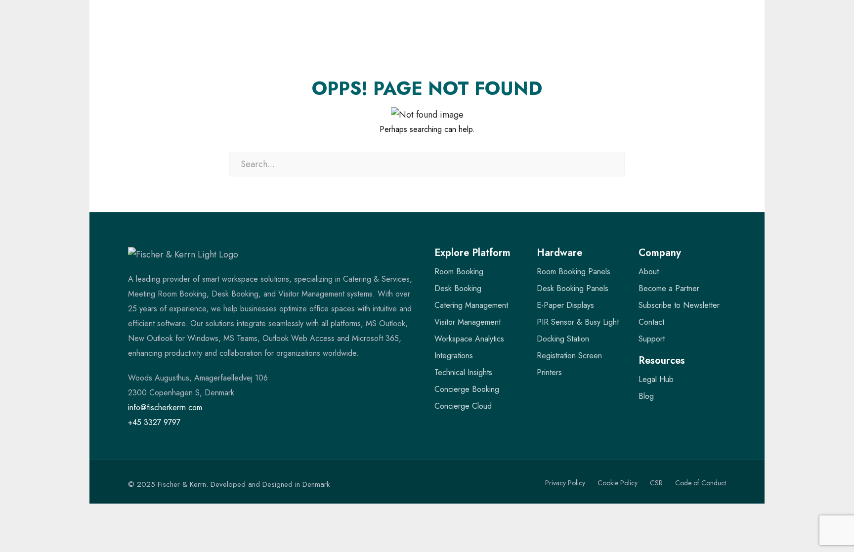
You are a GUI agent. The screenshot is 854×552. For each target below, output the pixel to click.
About (649, 271)
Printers (549, 372)
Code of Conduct (700, 483)
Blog (646, 396)
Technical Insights (463, 372)
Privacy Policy (565, 483)
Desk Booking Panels (572, 288)
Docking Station (563, 338)
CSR (656, 483)
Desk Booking (457, 288)
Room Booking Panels (573, 271)
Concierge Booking (466, 389)
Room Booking (458, 271)
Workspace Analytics (469, 338)
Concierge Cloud (463, 406)
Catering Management (471, 305)
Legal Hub (656, 379)
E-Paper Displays (565, 305)
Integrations (453, 355)
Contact (651, 322)
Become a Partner (669, 288)
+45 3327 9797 (154, 422)
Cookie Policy (618, 483)
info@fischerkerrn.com (165, 407)
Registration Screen (569, 355)
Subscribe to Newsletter (679, 305)
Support (652, 338)
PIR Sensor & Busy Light (578, 322)
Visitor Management (467, 322)
